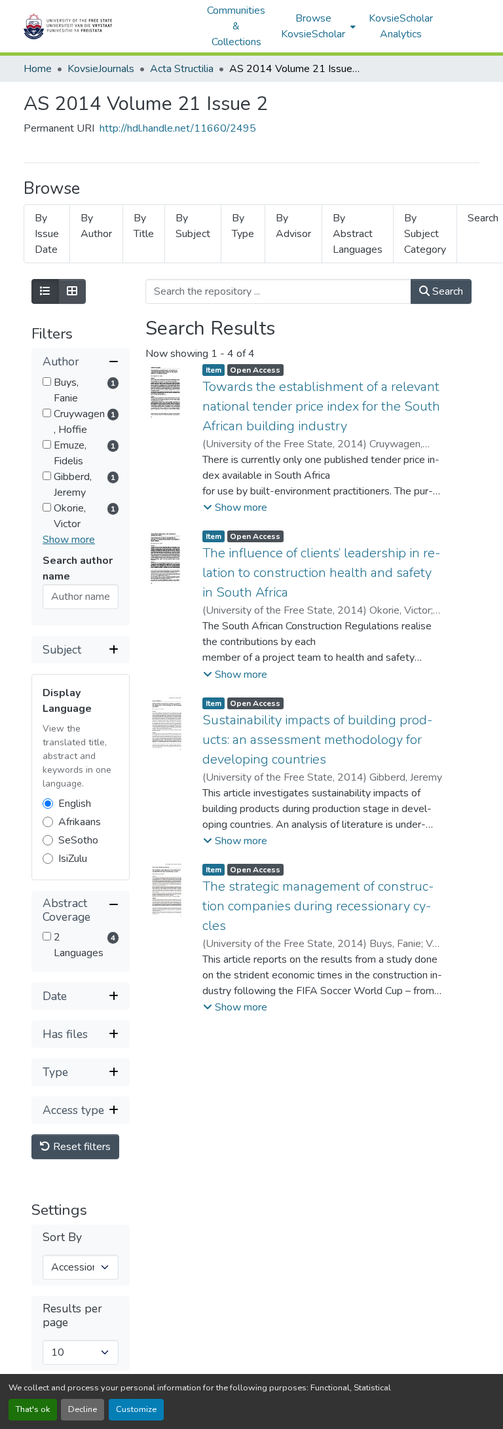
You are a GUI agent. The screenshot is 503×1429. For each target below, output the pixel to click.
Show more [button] (69, 539)
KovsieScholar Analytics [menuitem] (401, 26)
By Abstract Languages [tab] (357, 234)
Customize (136, 1409)
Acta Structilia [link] (182, 69)
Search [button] (446, 291)
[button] (109, 26)
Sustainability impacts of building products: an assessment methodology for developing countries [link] (317, 739)
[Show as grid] (72, 291)
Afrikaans (79, 822)
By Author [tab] (96, 226)
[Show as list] (45, 291)
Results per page (72, 1315)
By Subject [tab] (193, 226)
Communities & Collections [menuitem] (236, 26)
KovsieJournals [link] (100, 69)
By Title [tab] (144, 226)
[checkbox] (47, 381)
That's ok (33, 1409)
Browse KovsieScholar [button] (313, 26)
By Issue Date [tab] (47, 234)
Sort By (62, 1237)
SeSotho (78, 840)
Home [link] (38, 69)
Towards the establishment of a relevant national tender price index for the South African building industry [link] (321, 406)
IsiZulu (72, 858)
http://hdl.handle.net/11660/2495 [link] (178, 128)
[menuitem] (317, 26)
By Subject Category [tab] (425, 234)
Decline (82, 1409)
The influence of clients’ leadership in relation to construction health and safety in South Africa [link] (321, 572)
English (74, 803)
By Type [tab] (243, 226)
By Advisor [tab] (293, 226)
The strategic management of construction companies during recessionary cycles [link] (318, 906)
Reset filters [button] (80, 1147)
